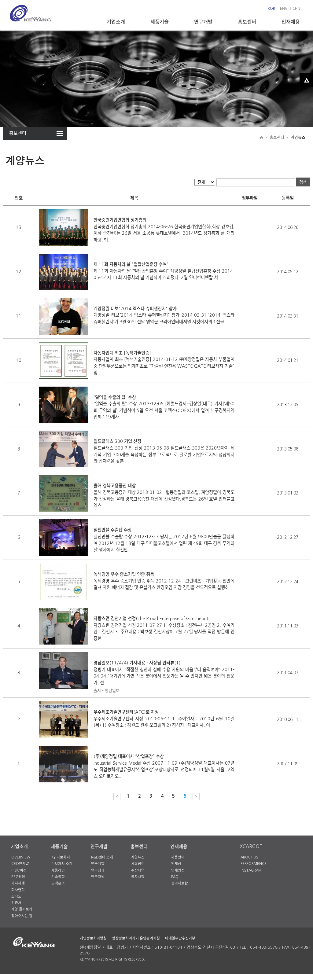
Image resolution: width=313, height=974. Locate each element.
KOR (271, 8)
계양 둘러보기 (21, 909)
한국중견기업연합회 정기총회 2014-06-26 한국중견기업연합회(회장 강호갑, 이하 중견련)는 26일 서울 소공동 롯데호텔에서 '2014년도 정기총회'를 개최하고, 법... (164, 230)
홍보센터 (247, 21)
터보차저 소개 (61, 864)
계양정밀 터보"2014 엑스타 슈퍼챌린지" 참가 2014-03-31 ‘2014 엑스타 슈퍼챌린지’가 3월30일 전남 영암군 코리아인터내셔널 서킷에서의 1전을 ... (164, 315)
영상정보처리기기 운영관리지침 (136, 938)
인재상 (176, 864)
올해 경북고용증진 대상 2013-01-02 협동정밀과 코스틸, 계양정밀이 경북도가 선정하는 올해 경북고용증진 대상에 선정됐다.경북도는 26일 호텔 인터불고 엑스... (164, 495)
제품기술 (159, 21)
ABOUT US (249, 857)
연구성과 (98, 870)
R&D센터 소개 (102, 857)
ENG (284, 8)
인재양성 (178, 870)
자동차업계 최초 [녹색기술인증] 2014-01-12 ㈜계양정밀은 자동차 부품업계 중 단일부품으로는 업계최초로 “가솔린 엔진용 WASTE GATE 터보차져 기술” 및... (164, 363)
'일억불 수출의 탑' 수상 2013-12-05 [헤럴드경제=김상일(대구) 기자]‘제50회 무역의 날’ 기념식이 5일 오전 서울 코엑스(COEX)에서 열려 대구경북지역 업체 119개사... (164, 407)
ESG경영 (18, 877)
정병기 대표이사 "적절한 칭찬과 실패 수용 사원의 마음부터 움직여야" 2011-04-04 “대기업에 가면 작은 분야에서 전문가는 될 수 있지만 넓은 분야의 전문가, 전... (164, 677)
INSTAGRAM (251, 870)
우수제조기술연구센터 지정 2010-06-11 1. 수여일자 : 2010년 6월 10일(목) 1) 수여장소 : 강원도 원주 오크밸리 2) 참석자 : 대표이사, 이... (164, 718)
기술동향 (58, 877)
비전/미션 (19, 870)
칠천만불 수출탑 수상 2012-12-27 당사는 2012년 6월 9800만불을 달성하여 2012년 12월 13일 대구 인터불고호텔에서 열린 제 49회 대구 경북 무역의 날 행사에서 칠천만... (164, 540)
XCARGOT (251, 846)
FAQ (175, 877)
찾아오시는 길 (21, 916)
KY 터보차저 (60, 857)
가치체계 (18, 883)
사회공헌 (138, 864)
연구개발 (203, 21)
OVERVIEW (20, 857)
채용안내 (178, 857)
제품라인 (58, 870)
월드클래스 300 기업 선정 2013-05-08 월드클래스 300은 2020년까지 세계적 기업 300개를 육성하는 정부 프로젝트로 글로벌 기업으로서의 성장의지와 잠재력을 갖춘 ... (164, 451)
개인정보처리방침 (93, 938)
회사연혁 (18, 890)
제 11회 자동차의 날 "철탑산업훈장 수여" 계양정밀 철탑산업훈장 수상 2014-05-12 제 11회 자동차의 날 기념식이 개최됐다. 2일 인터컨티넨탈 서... (164, 271)
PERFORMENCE (254, 864)
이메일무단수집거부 (180, 938)
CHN (296, 8)
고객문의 (58, 883)
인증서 (16, 903)
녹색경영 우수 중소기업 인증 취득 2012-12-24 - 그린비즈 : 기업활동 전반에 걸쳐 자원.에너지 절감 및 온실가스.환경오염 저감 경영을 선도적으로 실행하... (164, 581)
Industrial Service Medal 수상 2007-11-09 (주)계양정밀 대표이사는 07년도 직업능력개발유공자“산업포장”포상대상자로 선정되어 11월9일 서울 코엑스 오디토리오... (164, 766)
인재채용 (291, 21)
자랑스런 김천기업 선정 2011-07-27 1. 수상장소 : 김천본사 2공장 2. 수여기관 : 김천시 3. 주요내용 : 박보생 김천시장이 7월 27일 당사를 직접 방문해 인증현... (164, 628)
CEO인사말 (20, 864)
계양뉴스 (138, 857)
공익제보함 (179, 883)
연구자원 (98, 877)
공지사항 (138, 877)
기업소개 (116, 21)
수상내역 (138, 870)
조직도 (16, 896)
